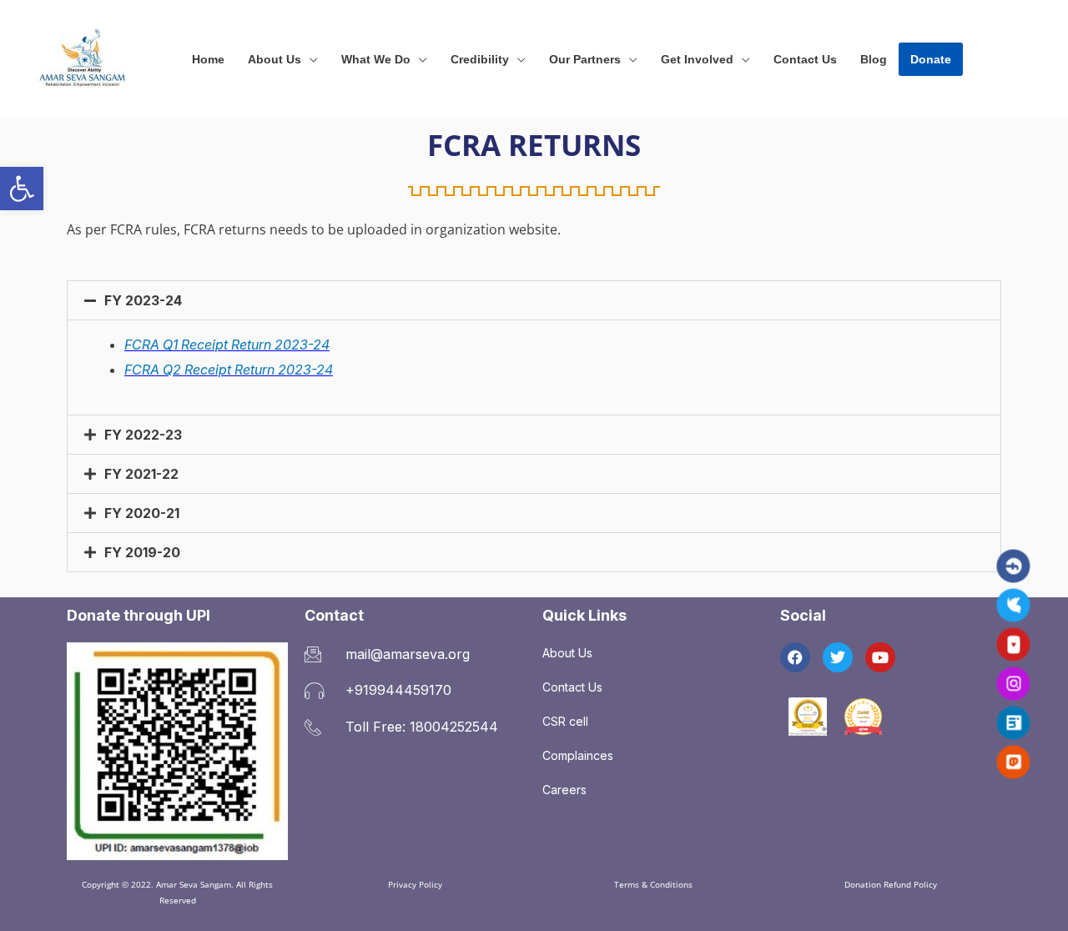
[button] (309, 59)
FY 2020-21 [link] (141, 513)
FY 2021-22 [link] (141, 474)
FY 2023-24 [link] (143, 300)
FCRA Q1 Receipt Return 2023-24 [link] (227, 344)
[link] (21, 188)
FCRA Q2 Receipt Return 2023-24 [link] (228, 369)
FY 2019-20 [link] (142, 552)
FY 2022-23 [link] (143, 434)
